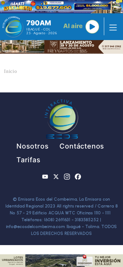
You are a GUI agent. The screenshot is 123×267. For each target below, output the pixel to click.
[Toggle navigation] (111, 26)
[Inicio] (13, 27)
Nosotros (32, 146)
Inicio (10, 71)
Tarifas (28, 160)
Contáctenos (81, 146)
